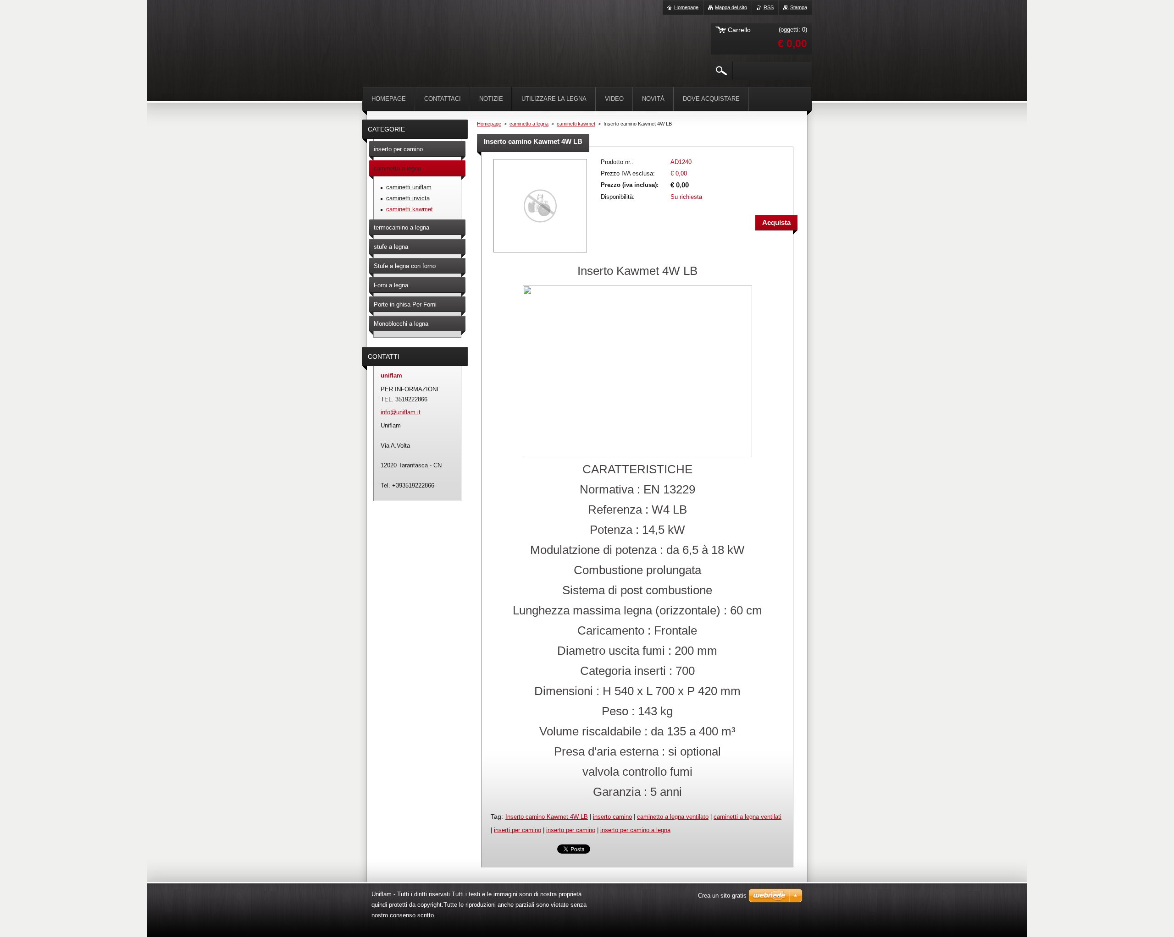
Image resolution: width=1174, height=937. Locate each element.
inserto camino (612, 816)
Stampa (798, 7)
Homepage (489, 123)
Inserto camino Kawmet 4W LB (546, 816)
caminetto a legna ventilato (673, 816)
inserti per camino (517, 830)
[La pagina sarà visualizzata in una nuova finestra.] (540, 253)
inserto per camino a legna (635, 830)
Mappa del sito (731, 7)
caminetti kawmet (576, 123)
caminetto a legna (528, 123)
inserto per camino (570, 830)
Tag (496, 816)
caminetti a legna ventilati (747, 816)
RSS (769, 7)
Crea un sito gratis (722, 895)
